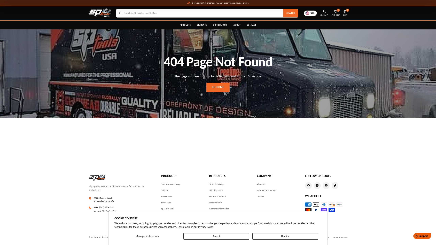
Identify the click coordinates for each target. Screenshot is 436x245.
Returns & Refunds (217, 196)
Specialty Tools (167, 209)
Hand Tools (166, 203)
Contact (251, 25)
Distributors (220, 25)
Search (290, 13)
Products (185, 25)
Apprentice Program (266, 190)
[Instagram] (317, 185)
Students (202, 25)
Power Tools (166, 196)
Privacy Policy (205, 227)
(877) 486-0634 (106, 207)
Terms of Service (340, 237)
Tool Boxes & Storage (170, 184)
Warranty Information (219, 209)
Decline (285, 236)
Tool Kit (164, 190)
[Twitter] (335, 185)
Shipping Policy (216, 190)
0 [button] (347, 10)
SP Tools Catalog (216, 184)
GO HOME (218, 87)
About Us (261, 184)
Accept (216, 236)
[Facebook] (308, 185)
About (236, 25)
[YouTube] (326, 185)
